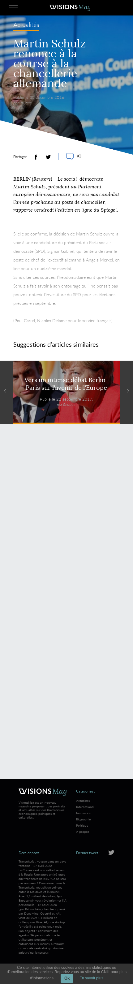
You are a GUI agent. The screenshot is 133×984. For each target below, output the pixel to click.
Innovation (83, 813)
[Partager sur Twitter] (48, 157)
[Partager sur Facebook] (36, 157)
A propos (82, 831)
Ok (67, 978)
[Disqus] (66, 518)
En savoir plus (91, 978)
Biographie (83, 819)
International (85, 807)
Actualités (26, 25)
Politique (82, 825)
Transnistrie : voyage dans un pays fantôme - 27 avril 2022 (42, 876)
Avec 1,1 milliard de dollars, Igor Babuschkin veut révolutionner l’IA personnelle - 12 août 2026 (42, 924)
